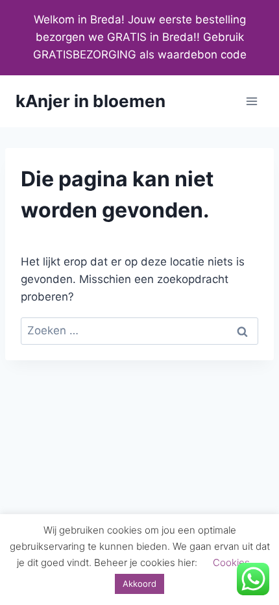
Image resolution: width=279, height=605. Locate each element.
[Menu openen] (251, 101)
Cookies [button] (231, 562)
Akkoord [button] (139, 583)
